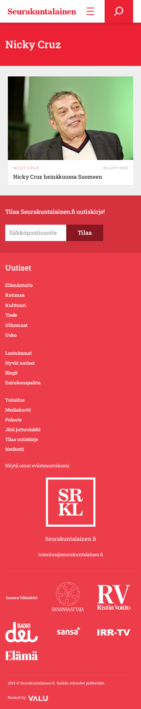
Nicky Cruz (26, 168)
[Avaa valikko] (90, 11)
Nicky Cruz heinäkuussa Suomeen (57, 176)
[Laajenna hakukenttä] (119, 11)
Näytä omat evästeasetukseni (37, 465)
